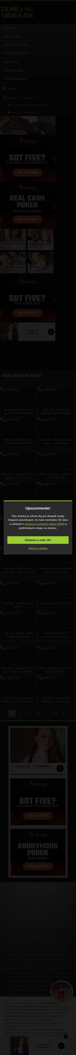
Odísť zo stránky (38, 548)
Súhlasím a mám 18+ (38, 540)
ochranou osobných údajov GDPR (45, 523)
